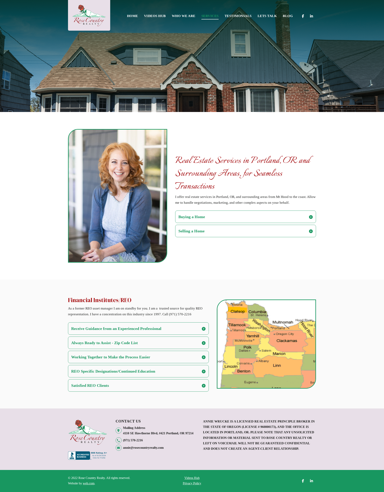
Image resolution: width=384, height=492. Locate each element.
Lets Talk (267, 16)
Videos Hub (155, 16)
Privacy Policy (192, 483)
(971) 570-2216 (133, 440)
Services (210, 16)
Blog (288, 16)
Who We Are (183, 16)
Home (132, 16)
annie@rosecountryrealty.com (143, 447)
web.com (88, 483)
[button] (245, 217)
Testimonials (238, 16)
